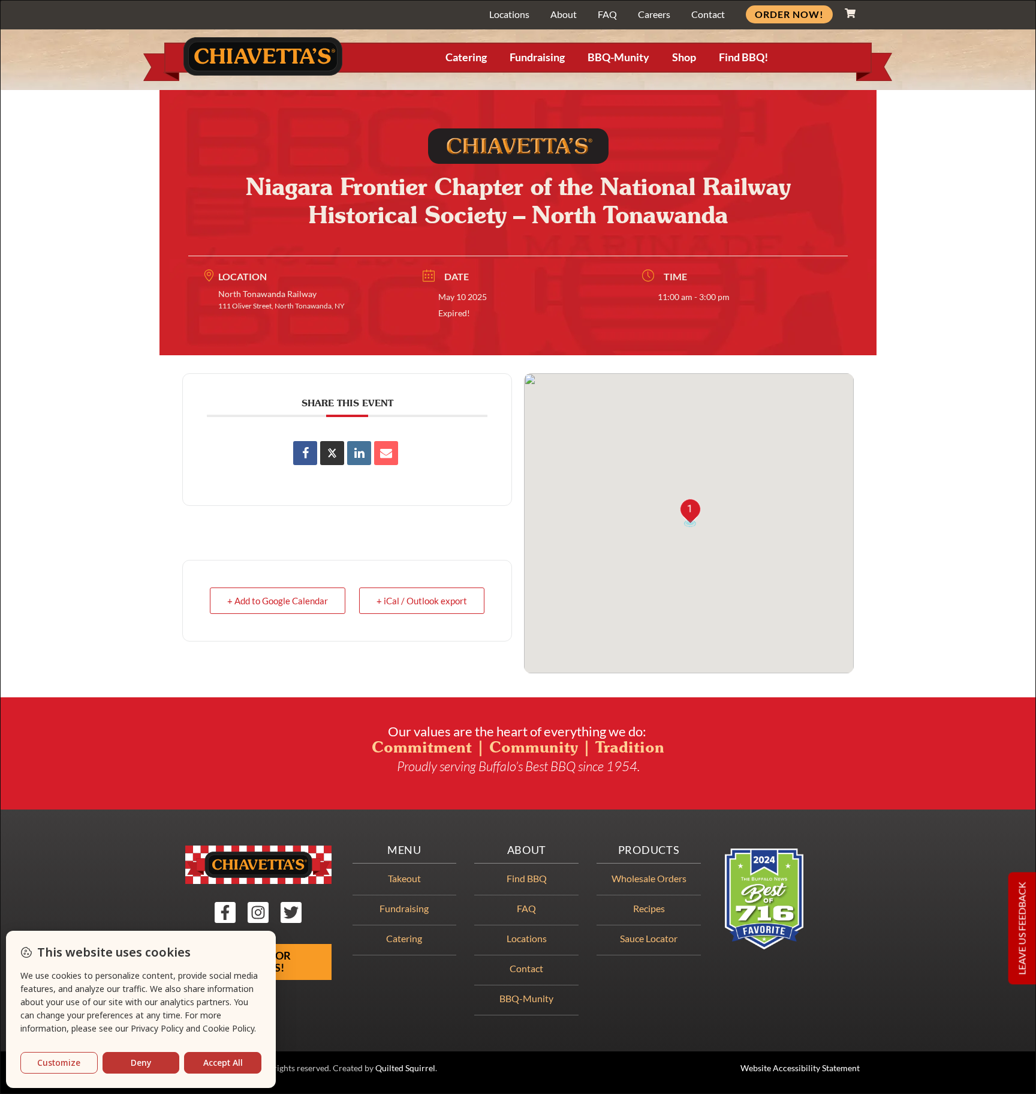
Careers (654, 14)
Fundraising (537, 57)
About (563, 14)
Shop (684, 57)
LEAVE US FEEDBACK (1022, 928)
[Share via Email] (386, 453)
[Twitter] (291, 912)
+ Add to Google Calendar (277, 600)
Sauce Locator (648, 938)
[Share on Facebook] (305, 453)
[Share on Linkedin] (359, 453)
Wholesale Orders (649, 878)
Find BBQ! (743, 57)
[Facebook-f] (225, 912)
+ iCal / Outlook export (422, 600)
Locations (509, 14)
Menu (404, 850)
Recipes (649, 908)
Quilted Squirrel (405, 1068)
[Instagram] (258, 912)
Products (649, 850)
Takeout (404, 878)
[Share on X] (332, 453)
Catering (466, 57)
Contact (708, 14)
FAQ (607, 14)
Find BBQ (527, 878)
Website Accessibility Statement (800, 1068)
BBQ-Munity (618, 57)
